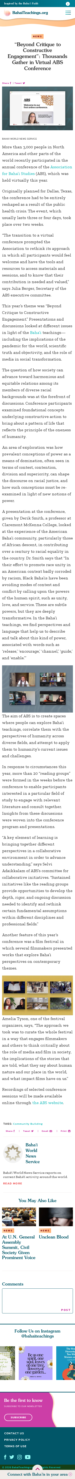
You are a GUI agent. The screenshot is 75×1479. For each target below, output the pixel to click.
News (37, 36)
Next (71, 1363)
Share (5, 83)
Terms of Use (15, 1446)
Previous (4, 1363)
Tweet (18, 83)
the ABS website (47, 1102)
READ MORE (12, 1183)
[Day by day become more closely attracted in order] (37, 1363)
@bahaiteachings (37, 1336)
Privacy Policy (17, 1440)
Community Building (28, 1124)
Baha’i (35, 332)
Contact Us (14, 1433)
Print (64, 1131)
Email (45, 1131)
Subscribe (18, 1417)
